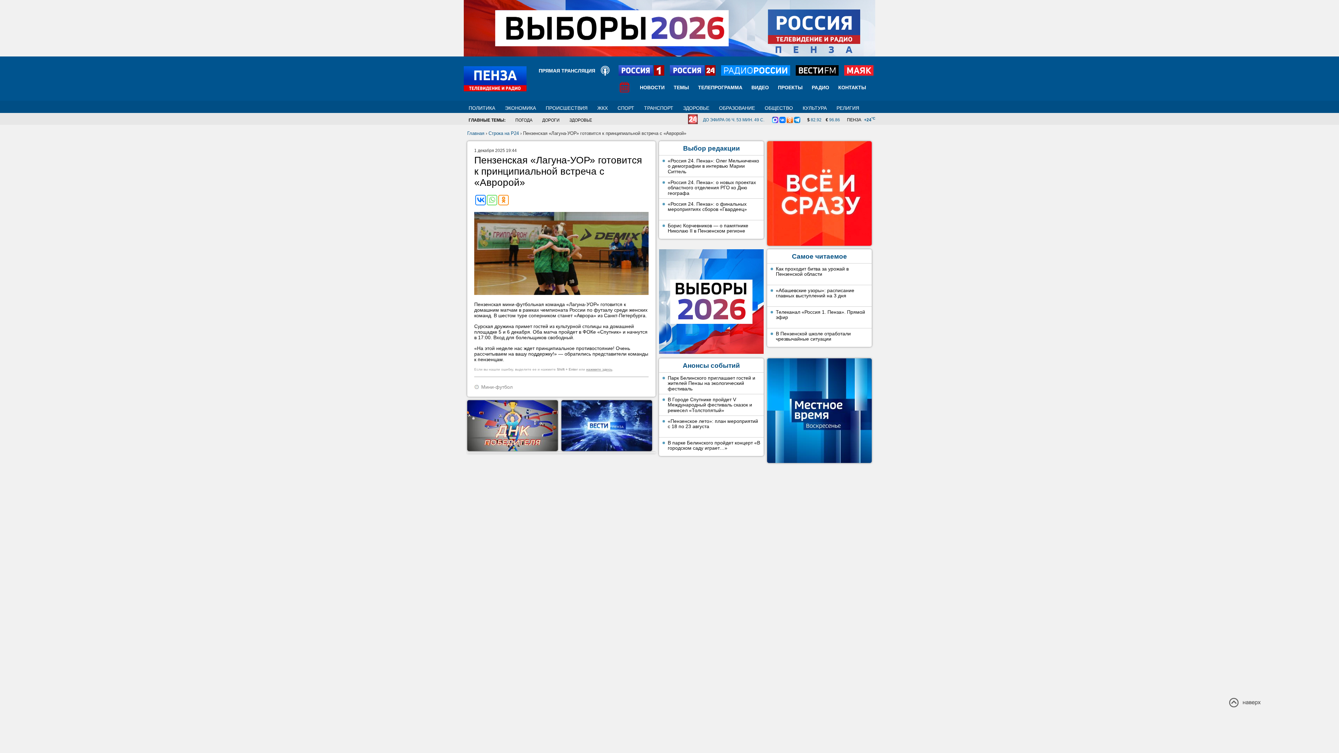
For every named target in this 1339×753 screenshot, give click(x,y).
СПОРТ (626, 108)
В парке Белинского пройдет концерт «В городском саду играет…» (714, 445)
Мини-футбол (497, 387)
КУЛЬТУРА (815, 108)
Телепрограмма (720, 87)
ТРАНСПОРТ (658, 108)
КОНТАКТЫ (852, 87)
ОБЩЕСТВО (779, 108)
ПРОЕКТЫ (790, 87)
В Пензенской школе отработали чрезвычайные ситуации (813, 336)
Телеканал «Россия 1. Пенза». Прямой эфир (820, 315)
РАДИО (820, 87)
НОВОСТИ (652, 87)
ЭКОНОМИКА (520, 108)
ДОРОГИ (551, 120)
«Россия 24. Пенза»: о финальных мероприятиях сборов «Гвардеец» (707, 206)
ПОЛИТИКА (482, 108)
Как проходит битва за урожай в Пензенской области (812, 271)
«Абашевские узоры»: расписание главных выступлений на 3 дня (815, 293)
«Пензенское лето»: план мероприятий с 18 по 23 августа (713, 424)
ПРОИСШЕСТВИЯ (567, 108)
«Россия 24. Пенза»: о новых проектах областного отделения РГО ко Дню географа (712, 188)
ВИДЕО (760, 87)
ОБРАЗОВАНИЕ (737, 108)
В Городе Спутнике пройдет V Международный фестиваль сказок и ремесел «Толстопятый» (710, 405)
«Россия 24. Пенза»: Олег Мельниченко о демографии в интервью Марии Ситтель (713, 166)
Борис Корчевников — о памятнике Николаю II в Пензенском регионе (708, 228)
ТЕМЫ (681, 87)
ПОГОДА (523, 120)
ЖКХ (602, 108)
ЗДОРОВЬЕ (696, 108)
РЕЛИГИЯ (848, 108)
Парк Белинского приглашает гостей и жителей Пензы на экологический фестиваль (711, 383)
